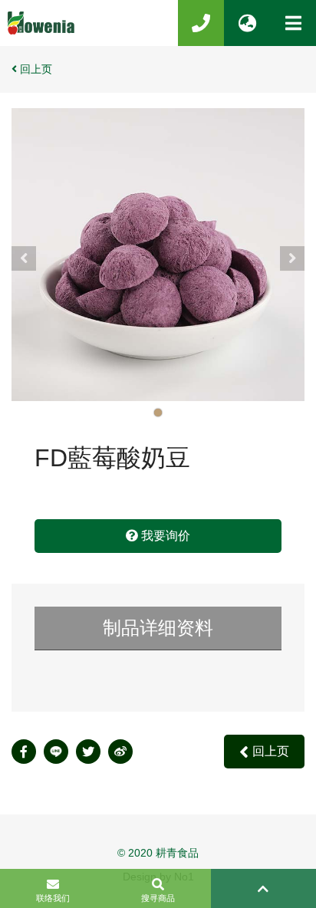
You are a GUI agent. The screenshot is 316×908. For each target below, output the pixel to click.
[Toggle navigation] (293, 23)
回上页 (36, 69)
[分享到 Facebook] (28, 751)
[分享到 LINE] (60, 751)
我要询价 (164, 535)
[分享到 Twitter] (92, 751)
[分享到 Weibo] (124, 751)
